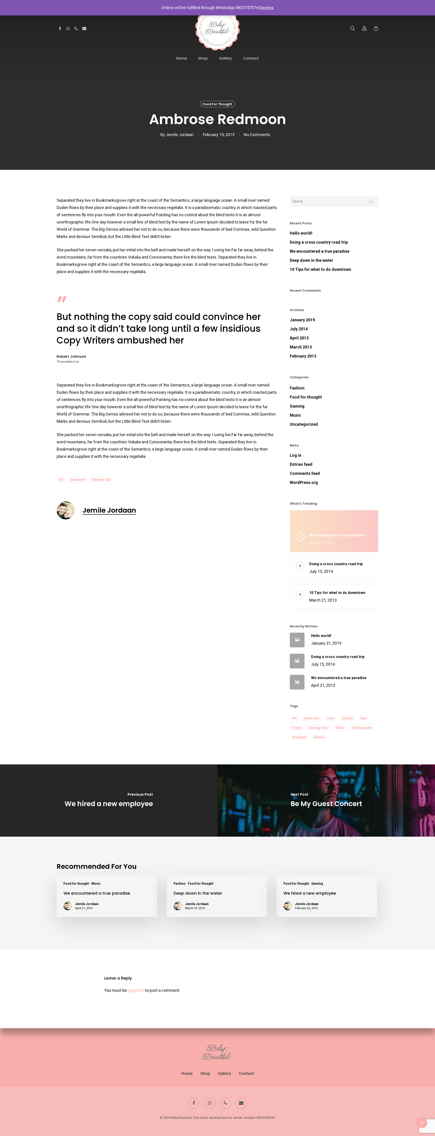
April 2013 (299, 338)
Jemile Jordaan (179, 134)
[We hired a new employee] (109, 800)
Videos (319, 737)
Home (187, 1073)
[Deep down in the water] (217, 896)
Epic (364, 718)
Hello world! (301, 233)
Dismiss (266, 7)
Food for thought (217, 104)
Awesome (77, 479)
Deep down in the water (311, 260)
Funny (296, 728)
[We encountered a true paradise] (107, 896)
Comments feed (305, 473)
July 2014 (299, 329)
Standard (299, 737)
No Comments (257, 134)
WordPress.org (304, 482)
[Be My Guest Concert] (326, 800)
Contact (246, 1073)
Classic (347, 718)
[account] (364, 28)
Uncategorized (304, 424)
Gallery (224, 1073)
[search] (352, 28)
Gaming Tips (101, 479)
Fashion (297, 388)
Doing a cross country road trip (319, 242)
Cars (330, 718)
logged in (136, 990)
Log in (295, 455)
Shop (205, 1073)
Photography (362, 728)
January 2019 (302, 319)
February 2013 (303, 356)
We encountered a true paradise (319, 251)
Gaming (297, 406)
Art (61, 479)
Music (295, 415)
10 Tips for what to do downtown (320, 269)
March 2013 (301, 347)
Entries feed (301, 464)
